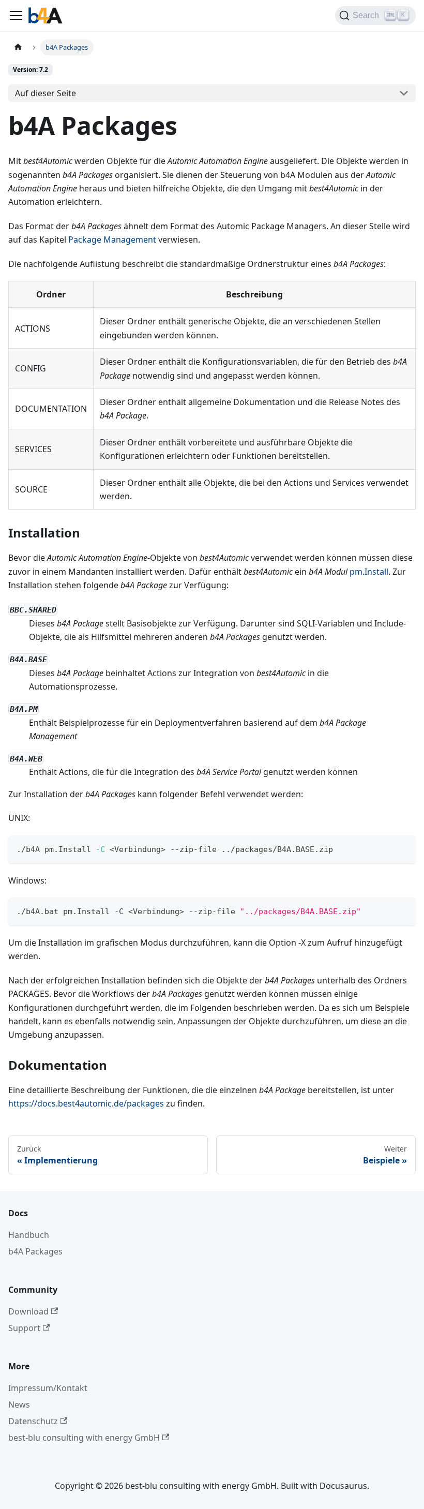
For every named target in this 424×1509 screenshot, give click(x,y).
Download (28, 1311)
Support (24, 1328)
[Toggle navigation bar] (16, 15)
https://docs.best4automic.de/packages (86, 1103)
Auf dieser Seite (45, 93)
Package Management (112, 239)
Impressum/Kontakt (47, 1388)
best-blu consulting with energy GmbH (84, 1437)
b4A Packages (35, 1251)
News (19, 1404)
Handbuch (28, 1235)
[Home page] (18, 47)
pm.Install (369, 571)
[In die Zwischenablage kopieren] (403, 848)
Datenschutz (33, 1421)
